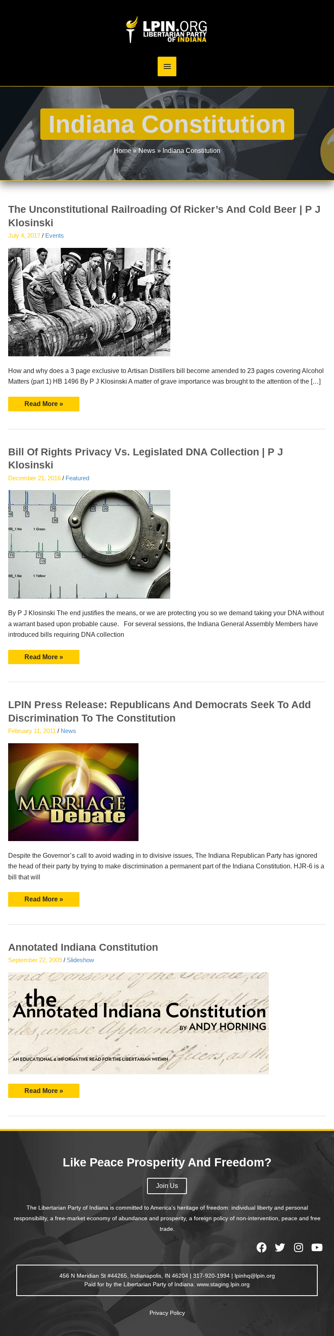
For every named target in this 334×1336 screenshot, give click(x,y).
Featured (77, 478)
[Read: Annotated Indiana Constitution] (138, 1022)
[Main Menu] (167, 67)
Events (54, 235)
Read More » (49, 402)
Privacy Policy (167, 1313)
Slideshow (80, 959)
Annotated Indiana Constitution (83, 947)
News (68, 730)
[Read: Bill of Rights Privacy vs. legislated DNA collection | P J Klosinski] (89, 543)
